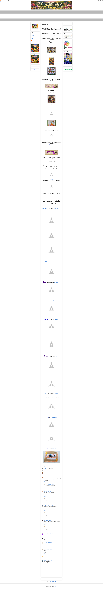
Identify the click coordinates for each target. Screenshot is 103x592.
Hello (55, 375)
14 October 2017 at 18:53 (49, 549)
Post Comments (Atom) (53, 581)
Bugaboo (51, 118)
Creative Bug (51, 179)
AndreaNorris (45, 505)
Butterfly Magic (55, 393)
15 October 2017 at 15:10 (49, 560)
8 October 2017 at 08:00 (50, 505)
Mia (47, 376)
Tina (32, 40)
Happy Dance (57, 319)
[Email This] (49, 468)
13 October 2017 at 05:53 (50, 533)
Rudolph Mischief (56, 300)
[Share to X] (51, 468)
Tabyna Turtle (54, 417)
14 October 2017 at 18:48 (51, 484)
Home (32, 20)
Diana (45, 262)
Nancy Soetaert (45, 472)
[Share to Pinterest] (52, 468)
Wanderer (57, 356)
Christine (45, 208)
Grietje (45, 300)
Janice (44, 520)
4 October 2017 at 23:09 (50, 477)
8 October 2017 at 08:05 (48, 520)
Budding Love (54, 448)
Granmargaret (45, 533)
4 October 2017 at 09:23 (50, 472)
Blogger (55, 586)
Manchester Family (57, 282)
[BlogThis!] (50, 468)
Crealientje (45, 560)
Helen (33, 35)
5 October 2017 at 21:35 (48, 491)
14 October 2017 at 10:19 (50, 538)
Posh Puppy (56, 335)
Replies (45, 496)
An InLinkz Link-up (44, 466)
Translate (37, 69)
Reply (44, 481)
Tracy (44, 491)
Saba (46, 393)
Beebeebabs (45, 538)
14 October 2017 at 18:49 (49, 542)
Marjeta (46, 484)
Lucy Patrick (45, 477)
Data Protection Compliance (45, 20)
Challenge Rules (37, 20)
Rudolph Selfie (56, 208)
